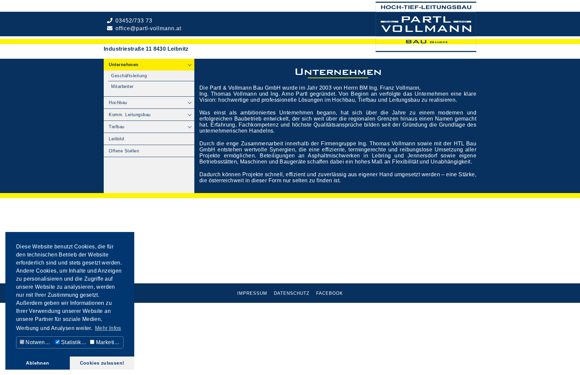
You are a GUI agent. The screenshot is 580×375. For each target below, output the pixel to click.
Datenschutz (291, 293)
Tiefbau (117, 126)
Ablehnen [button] (37, 363)
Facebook (329, 293)
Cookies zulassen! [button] (102, 363)
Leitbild (116, 138)
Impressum (252, 293)
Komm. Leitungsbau (130, 114)
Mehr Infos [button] (108, 328)
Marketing (107, 342)
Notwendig (38, 342)
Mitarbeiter (122, 86)
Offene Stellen (124, 150)
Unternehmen (124, 64)
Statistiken (74, 342)
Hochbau (118, 102)
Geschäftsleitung (129, 75)
